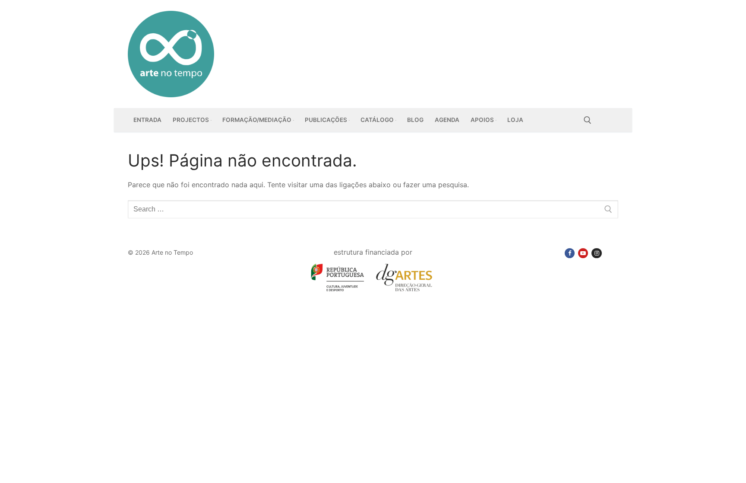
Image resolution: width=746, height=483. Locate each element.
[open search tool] (587, 120)
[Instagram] (596, 253)
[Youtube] (583, 253)
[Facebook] (570, 253)
